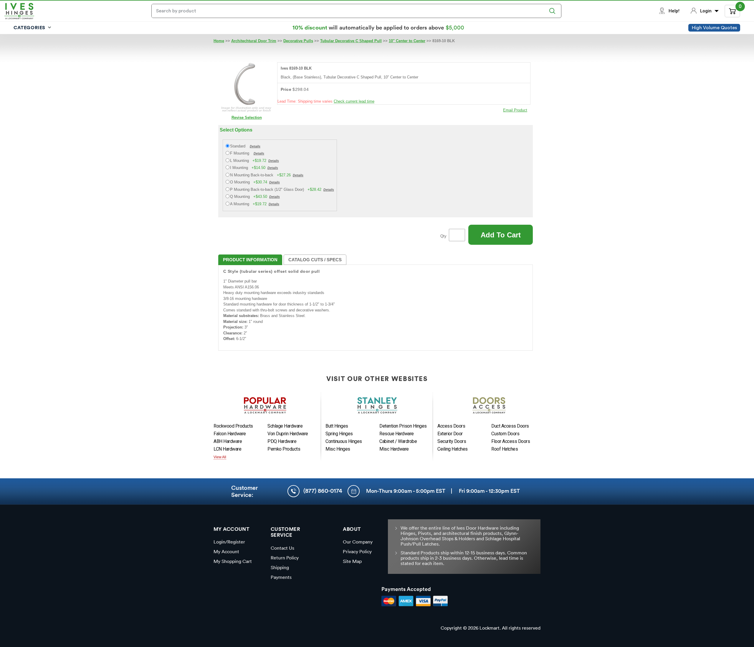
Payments (281, 577)
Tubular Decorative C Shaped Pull (351, 41)
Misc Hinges (337, 449)
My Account (226, 551)
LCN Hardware (227, 449)
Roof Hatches (504, 449)
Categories (30, 27)
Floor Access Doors (510, 441)
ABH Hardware (228, 441)
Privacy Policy (357, 551)
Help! (674, 11)
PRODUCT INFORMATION (250, 259)
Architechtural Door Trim (253, 41)
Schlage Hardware (284, 426)
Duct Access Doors (510, 426)
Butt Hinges (336, 426)
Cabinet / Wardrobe (398, 441)
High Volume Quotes (714, 27)
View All (220, 457)
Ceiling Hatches (452, 449)
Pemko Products (283, 449)
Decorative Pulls (298, 41)
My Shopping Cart (233, 561)
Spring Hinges (339, 433)
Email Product (515, 110)
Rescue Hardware (396, 433)
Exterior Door (450, 433)
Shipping (280, 567)
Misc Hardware (394, 449)
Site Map (352, 561)
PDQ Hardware (281, 441)
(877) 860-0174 (322, 490)
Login (706, 11)
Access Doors (451, 426)
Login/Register (229, 542)
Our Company (358, 542)
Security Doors (451, 441)
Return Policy (285, 558)
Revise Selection (247, 117)
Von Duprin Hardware (287, 433)
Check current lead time (354, 101)
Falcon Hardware (230, 433)
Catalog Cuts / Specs (315, 259)
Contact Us (282, 548)
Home (219, 41)
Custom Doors (505, 433)
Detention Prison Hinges (403, 426)
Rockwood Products (233, 426)
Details (255, 146)
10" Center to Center (407, 41)
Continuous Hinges (343, 441)
